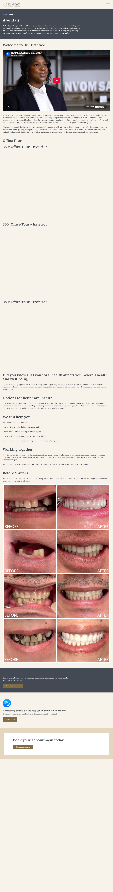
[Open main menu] (108, 5)
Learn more (10, 719)
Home (5, 14)
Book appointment (13, 686)
